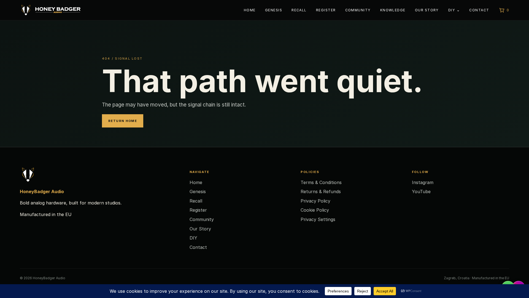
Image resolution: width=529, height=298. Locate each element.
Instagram (422, 182)
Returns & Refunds (321, 191)
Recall (299, 10)
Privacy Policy (315, 201)
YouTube (421, 191)
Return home (122, 121)
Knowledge (393, 10)
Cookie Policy (315, 210)
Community (358, 10)
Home (250, 10)
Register (326, 10)
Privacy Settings (318, 219)
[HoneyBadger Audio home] (50, 10)
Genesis (273, 10)
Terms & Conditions (321, 182)
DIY (451, 10)
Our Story (427, 10)
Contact (479, 10)
